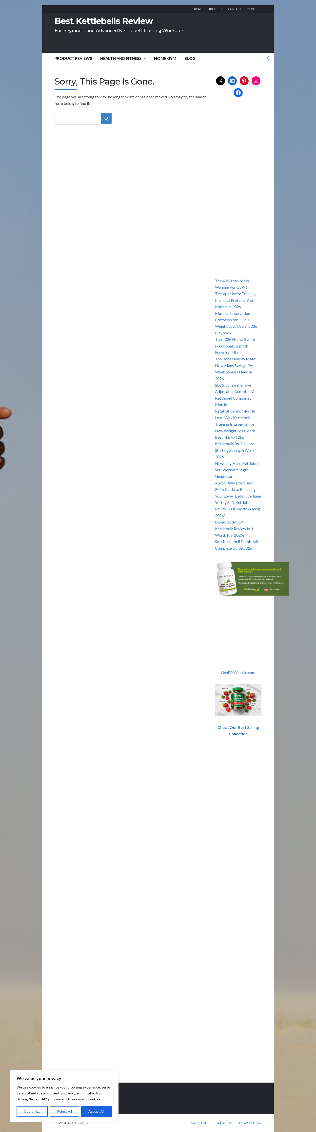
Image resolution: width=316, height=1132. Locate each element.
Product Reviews (73, 58)
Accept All (96, 1111)
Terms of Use (223, 1122)
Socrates (81, 1123)
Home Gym (165, 58)
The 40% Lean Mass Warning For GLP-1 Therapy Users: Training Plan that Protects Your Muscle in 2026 (235, 293)
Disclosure (198, 1122)
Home (198, 9)
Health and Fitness (120, 58)
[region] (64, 1096)
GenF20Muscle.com (238, 672)
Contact (234, 9)
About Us (215, 9)
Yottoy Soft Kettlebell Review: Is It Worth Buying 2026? (237, 509)
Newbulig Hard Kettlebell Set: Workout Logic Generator (237, 470)
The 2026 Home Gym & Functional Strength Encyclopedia (235, 346)
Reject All (64, 1111)
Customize (32, 1111)
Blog (251, 9)
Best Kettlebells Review (104, 21)
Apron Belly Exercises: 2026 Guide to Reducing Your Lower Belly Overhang (238, 489)
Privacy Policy (250, 1122)
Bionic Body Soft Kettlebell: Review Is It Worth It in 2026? (234, 528)
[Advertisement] (252, 193)
